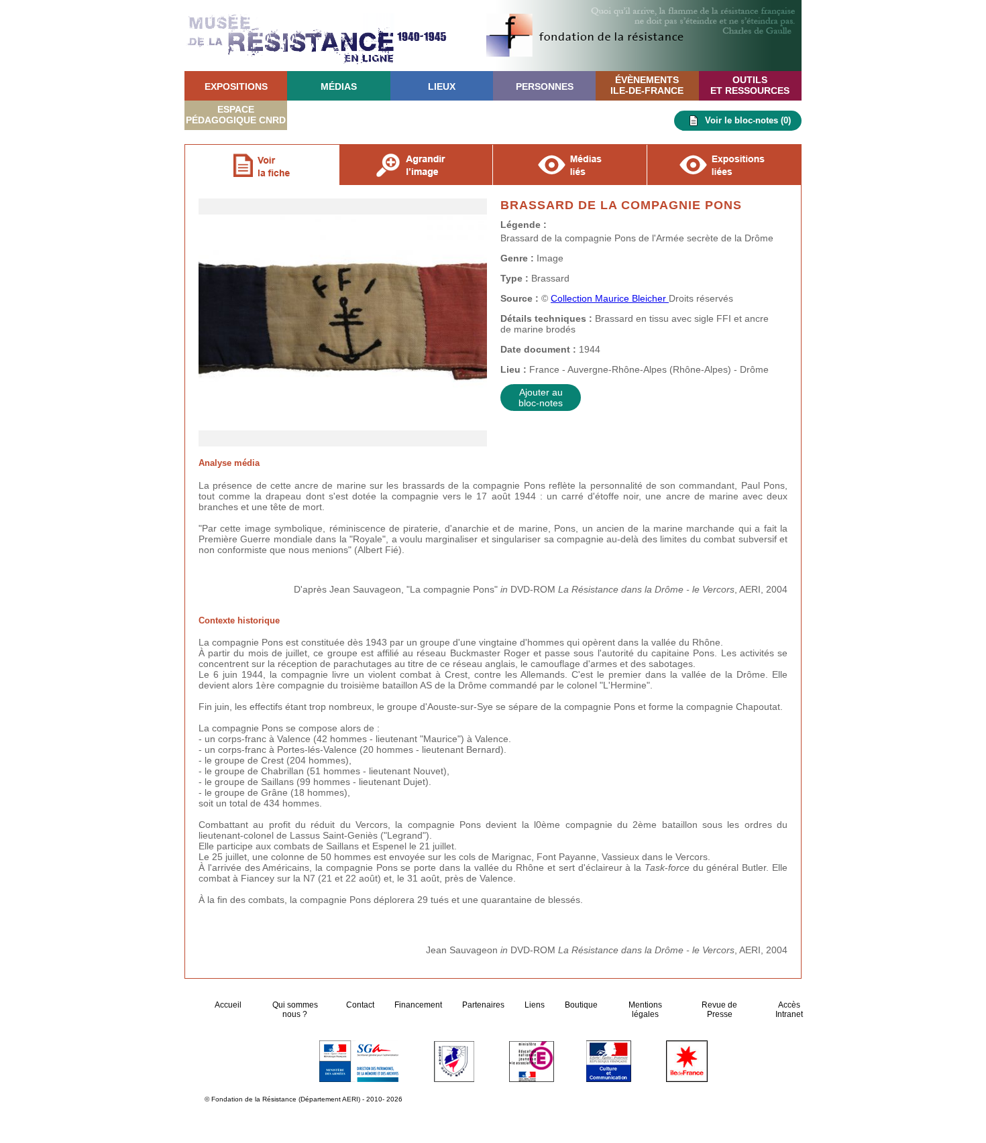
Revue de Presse (719, 1009)
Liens (535, 1005)
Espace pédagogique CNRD (236, 114)
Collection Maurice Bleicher (610, 298)
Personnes (544, 86)
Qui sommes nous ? (295, 1009)
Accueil (229, 1005)
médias (339, 86)
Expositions (236, 86)
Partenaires (483, 1005)
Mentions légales (645, 1009)
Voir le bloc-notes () (748, 120)
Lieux (441, 86)
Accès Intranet (789, 1009)
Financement (418, 1005)
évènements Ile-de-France (646, 85)
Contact (360, 1005)
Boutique (581, 1005)
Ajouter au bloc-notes (540, 397)
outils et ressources (749, 85)
